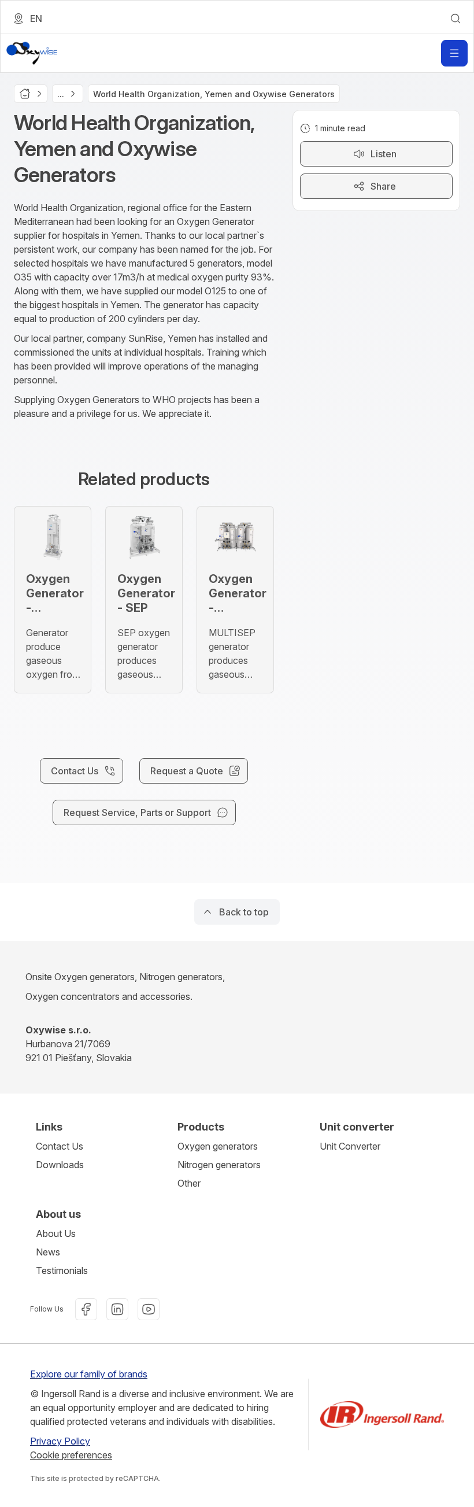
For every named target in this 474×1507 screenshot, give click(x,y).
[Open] (454, 53)
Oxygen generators (217, 1146)
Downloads (60, 1164)
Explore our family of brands (88, 1374)
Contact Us (59, 1146)
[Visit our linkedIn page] (117, 1309)
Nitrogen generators (219, 1164)
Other (189, 1183)
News (48, 1252)
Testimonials (62, 1270)
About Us (56, 1233)
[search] (455, 18)
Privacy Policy (60, 1441)
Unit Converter (350, 1146)
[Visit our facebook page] (86, 1309)
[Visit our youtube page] (149, 1309)
